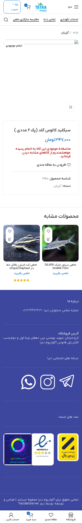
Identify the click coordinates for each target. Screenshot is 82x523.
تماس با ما (50, 19)
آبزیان (65, 33)
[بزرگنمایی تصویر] (70, 107)
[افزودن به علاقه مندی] (48, 231)
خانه (75, 33)
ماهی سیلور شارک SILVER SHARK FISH (60, 266)
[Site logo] (41, 7)
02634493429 (32, 310)
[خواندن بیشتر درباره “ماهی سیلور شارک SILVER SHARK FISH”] (48, 239)
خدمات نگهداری (69, 19)
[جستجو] (6, 19)
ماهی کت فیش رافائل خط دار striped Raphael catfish (21, 268)
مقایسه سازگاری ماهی (26, 19)
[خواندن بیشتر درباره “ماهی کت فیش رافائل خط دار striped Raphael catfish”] (10, 239)
